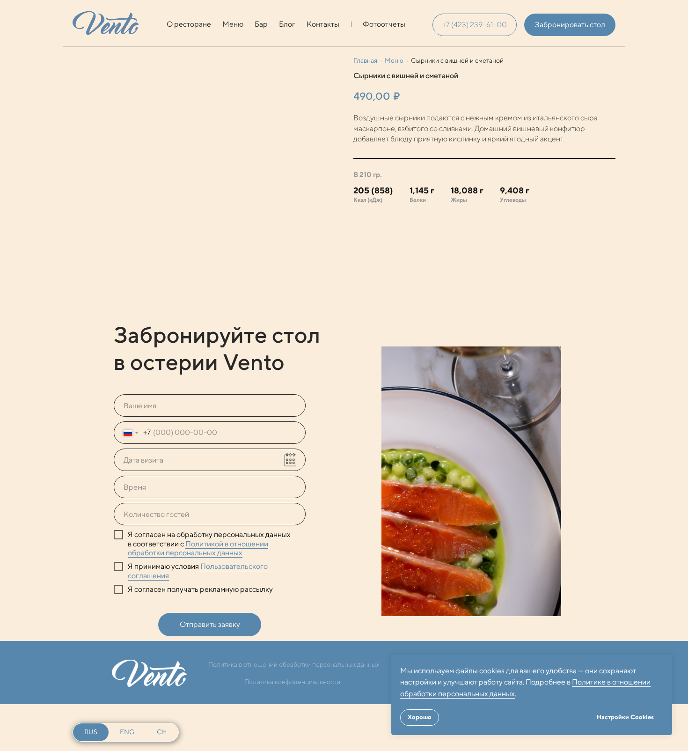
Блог (287, 24)
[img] (106, 23)
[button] (569, 25)
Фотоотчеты (384, 24)
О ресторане (189, 24)
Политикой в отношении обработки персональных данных (198, 548)
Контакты (323, 24)
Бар (261, 24)
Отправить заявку (210, 624)
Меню (232, 24)
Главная (365, 60)
